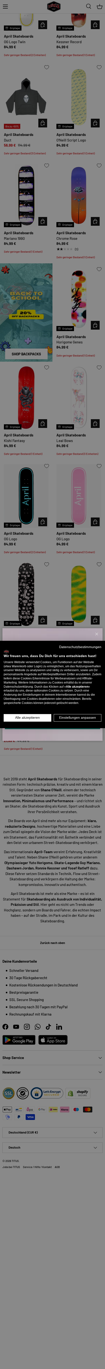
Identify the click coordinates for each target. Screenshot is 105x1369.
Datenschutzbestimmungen (80, 647)
